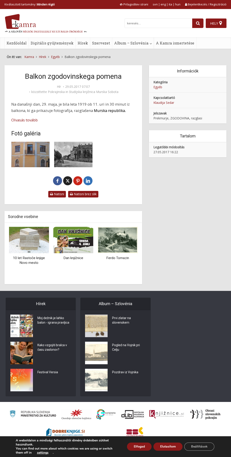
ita (170, 4)
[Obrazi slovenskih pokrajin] (205, 414)
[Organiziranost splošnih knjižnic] (76, 414)
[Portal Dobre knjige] (65, 432)
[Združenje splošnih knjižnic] (134, 432)
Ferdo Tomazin (73, 258)
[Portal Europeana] (105, 414)
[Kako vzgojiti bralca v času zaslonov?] (21, 353)
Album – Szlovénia (131, 43)
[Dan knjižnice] (29, 240)
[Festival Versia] (21, 380)
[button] (126, 254)
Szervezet (101, 43)
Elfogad (139, 446)
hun (177, 4)
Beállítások (199, 446)
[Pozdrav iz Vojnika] (96, 380)
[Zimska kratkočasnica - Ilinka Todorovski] (118, 240)
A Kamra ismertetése (175, 43)
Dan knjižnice (29, 258)
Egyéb (157, 87)
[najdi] (197, 23)
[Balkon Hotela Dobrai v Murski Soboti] (73, 154)
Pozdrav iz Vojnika (125, 372)
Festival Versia (47, 372)
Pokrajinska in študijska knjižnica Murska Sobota (83, 92)
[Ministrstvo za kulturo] (32, 414)
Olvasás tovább (24, 120)
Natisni (58, 194)
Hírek (83, 43)
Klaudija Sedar (163, 102)
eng (163, 4)
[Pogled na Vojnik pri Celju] (96, 353)
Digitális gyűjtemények (52, 43)
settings (43, 453)
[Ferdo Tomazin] (73, 240)
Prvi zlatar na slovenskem (121, 320)
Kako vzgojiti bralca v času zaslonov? (52, 347)
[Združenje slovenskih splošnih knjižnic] (166, 414)
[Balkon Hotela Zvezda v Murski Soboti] (30, 154)
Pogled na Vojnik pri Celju (126, 347)
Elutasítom (168, 446)
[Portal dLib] (132, 414)
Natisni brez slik (85, 194)
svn (155, 4)
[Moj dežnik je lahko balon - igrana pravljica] (21, 326)
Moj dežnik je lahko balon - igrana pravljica (53, 320)
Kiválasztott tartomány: (30, 4)
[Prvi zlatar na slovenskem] (96, 326)
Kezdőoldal (17, 43)
